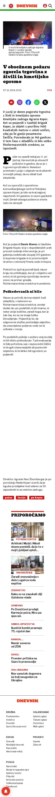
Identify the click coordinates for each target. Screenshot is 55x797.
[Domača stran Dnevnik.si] (27, 5)
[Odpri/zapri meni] (7, 6)
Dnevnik (10, 741)
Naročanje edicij (14, 751)
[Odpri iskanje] (50, 6)
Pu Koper (36, 497)
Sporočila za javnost (16, 726)
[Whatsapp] (37, 102)
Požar (8, 497)
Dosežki (10, 723)
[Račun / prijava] (45, 6)
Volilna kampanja (14, 783)
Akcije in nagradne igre (17, 769)
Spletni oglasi (40, 716)
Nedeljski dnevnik (15, 744)
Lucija (22, 497)
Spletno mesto (13, 773)
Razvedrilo (11, 748)
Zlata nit (37, 744)
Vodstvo (10, 719)
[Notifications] (6, 791)
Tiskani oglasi (40, 719)
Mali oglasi (38, 726)
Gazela (36, 741)
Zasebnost (11, 786)
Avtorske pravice (15, 779)
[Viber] (19, 102)
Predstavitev (13, 716)
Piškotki (10, 776)
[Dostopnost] (11, 6)
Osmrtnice (38, 723)
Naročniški (11, 766)
